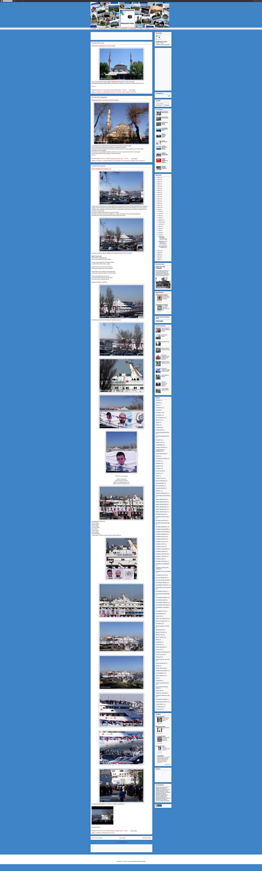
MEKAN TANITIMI (160, 632)
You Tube (154, 28)
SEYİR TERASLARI (161, 668)
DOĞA (157, 456)
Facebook (141, 28)
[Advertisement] (116, 35)
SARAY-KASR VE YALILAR (162, 659)
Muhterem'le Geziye (162, 41)
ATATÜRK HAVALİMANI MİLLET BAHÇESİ (164, 148)
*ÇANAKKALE (159, 407)
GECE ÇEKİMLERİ (160, 480)
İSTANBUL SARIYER (161, 556)
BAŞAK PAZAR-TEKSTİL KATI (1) (165, 118)
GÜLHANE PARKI (160, 488)
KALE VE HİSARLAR (161, 577)
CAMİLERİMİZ (105, 92)
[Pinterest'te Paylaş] (134, 90)
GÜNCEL (112, 833)
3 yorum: (126, 158)
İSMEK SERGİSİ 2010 (161, 506)
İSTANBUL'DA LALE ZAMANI (163, 571)
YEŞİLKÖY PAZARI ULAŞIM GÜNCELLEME (165, 370)
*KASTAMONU (159, 417)
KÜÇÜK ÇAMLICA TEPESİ (162, 626)
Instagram (147, 28)
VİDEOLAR (133, 92)
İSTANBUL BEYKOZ (161, 536)
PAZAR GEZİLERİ (160, 647)
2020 (158, 190)
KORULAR (158, 616)
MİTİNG (157, 639)
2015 (158, 201)
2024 (158, 181)
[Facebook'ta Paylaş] (133, 90)
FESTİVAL (158, 473)
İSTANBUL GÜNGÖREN (162, 549)
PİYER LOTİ (159, 649)
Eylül (160, 217)
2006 (158, 259)
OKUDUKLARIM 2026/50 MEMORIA (165, 739)
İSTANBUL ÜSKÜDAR (115, 92)
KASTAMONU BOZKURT (162, 585)
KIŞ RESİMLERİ (160, 613)
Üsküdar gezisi (115, 81)
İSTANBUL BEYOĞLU (161, 539)
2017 (158, 196)
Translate (167, 105)
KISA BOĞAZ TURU (161, 611)
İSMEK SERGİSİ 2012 (161, 511)
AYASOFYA (158, 440)
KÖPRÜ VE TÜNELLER (162, 618)
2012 (158, 207)
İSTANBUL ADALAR (161, 514)
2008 (158, 255)
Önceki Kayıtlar (146, 838)
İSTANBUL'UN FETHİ (161, 575)
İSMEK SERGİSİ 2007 (161, 499)
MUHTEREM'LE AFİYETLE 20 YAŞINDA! (165, 297)
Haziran (161, 224)
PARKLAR (158, 644)
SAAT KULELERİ (160, 654)
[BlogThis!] (130, 90)
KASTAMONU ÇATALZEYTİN (163, 587)
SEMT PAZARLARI (160, 663)
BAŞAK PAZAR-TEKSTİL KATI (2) (165, 112)
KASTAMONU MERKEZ (162, 602)
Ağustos (161, 219)
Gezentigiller (160, 755)
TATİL (157, 678)
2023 (158, 183)
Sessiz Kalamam (123, 28)
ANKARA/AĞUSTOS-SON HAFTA (165, 719)
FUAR (157, 475)
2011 (158, 209)
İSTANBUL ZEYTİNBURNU (162, 563)
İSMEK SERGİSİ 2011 (161, 509)
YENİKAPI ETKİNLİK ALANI (162, 695)
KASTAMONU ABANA (161, 582)
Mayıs (160, 226)
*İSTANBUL (99, 92)
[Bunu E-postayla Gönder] (129, 90)
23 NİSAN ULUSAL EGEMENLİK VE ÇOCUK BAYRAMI (165, 160)
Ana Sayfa (94, 28)
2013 (158, 205)
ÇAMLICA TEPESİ (160, 447)
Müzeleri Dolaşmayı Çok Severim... (165, 749)
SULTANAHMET (160, 673)
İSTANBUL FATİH (134, 160)
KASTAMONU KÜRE (161, 600)
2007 (158, 257)
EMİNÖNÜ (118, 160)
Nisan (160, 228)
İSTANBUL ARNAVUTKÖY (162, 516)
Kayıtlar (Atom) (123, 842)
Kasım (160, 213)
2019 (158, 192)
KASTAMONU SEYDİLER (162, 605)
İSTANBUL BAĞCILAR (161, 520)
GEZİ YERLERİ (125, 160)
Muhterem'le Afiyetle (103, 28)
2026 (158, 177)
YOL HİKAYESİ (159, 706)
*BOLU (157, 405)
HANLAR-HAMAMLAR (161, 493)
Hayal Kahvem (161, 746)
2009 (158, 252)
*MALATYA (158, 420)
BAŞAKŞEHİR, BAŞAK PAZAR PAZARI (165, 129)
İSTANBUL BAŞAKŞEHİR (162, 529)
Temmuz (161, 222)
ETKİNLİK (158, 468)
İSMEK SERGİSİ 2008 (161, 501)
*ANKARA (158, 400)
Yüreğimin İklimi (161, 736)
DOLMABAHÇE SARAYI (162, 458)
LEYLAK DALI (161, 716)
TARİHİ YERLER (126, 92)
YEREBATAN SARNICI (161, 699)
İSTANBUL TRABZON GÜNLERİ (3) (164, 167)
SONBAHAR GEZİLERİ (161, 670)
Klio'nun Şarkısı (161, 726)
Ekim (160, 215)
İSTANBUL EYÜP (160, 544)
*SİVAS (157, 425)
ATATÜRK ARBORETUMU (162, 436)
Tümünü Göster (167, 764)
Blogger (129, 861)
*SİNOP (158, 422)
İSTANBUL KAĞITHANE (162, 554)
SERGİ (157, 665)
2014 (158, 203)
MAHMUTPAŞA (165, 341)
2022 (158, 186)
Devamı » (94, 86)
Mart (160, 230)
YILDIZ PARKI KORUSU (162, 701)
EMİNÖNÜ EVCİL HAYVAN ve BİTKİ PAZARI (105, 100)
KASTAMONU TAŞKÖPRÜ (162, 607)
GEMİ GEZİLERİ (106, 833)
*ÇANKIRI (158, 410)
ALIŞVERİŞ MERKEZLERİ (108, 160)
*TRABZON (158, 427)
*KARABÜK (158, 415)
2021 (158, 188)
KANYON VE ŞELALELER (162, 580)
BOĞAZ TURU (159, 442)
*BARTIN (158, 402)
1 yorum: (126, 830)
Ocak (160, 234)
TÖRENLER (159, 680)
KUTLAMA (158, 623)
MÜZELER (158, 642)
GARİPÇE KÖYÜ (160, 478)
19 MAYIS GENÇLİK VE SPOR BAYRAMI (165, 153)
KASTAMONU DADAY (161, 591)
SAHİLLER (158, 657)
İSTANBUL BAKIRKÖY (161, 526)
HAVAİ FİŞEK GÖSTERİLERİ (163, 495)
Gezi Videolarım (133, 28)
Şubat (160, 232)
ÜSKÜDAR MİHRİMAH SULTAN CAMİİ (103, 46)
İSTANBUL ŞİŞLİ (160, 558)
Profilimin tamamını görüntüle (163, 44)
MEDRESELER (159, 629)
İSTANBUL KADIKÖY (161, 551)
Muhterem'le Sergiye (114, 28)
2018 (158, 194)
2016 (158, 198)
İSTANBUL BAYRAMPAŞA (162, 531)
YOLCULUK (159, 709)
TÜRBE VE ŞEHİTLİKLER (162, 683)
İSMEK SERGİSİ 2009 (161, 504)
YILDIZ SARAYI (159, 704)
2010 (158, 250)
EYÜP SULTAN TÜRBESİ (160, 267)
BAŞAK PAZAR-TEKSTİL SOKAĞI (165, 123)
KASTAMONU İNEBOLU (162, 597)
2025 (158, 179)
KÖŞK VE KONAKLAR (161, 621)
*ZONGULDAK (159, 430)
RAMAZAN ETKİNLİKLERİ (162, 652)
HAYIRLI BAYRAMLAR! (164, 141)
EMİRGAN (158, 466)
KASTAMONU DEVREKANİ (162, 593)
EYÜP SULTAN (159, 471)
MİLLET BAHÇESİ (160, 637)
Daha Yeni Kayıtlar (97, 838)
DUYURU (158, 461)
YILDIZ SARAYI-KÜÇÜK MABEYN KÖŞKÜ (165, 330)
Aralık (160, 211)
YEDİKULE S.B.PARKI (161, 693)
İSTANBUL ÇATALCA (161, 541)
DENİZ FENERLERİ (161, 453)
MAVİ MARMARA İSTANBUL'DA (101, 169)
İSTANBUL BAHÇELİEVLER (163, 523)
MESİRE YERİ (159, 634)
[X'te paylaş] (132, 90)
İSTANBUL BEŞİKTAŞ (161, 534)
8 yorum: (124, 90)
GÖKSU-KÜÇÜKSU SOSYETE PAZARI (164, 135)
